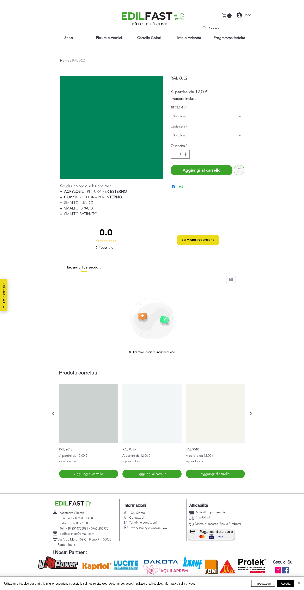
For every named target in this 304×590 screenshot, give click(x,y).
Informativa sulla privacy (179, 583)
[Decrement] (174, 154)
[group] (152, 431)
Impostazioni (263, 583)
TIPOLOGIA (179, 107)
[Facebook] (285, 570)
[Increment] (186, 154)
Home (64, 61)
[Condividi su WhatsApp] (181, 186)
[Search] (125, 527)
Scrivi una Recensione (198, 240)
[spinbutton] (180, 154)
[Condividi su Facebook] (173, 186)
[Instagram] (278, 570)
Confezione (179, 127)
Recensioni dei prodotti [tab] (84, 267)
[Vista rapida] (88, 413)
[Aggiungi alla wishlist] (239, 170)
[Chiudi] (299, 583)
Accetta (286, 583)
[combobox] (207, 116)
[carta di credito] (191, 512)
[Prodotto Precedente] (53, 413)
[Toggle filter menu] (231, 279)
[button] (227, 15)
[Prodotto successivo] (250, 413)
